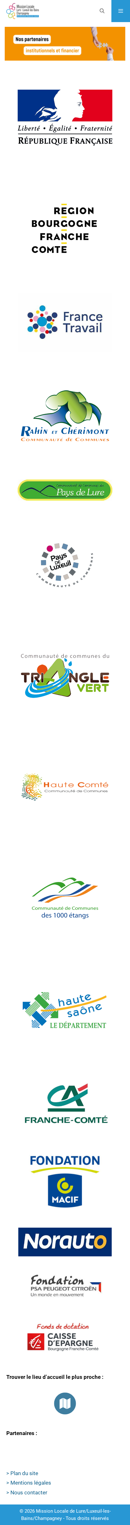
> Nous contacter (26, 1492)
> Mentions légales (28, 1483)
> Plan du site (22, 1473)
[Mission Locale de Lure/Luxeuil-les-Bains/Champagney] (22, 11)
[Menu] (120, 11)
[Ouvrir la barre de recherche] (101, 11)
